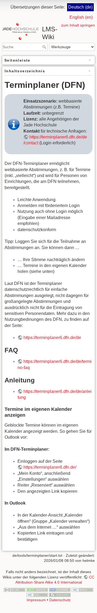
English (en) (81, 17)
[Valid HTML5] (82, 589)
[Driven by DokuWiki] (60, 595)
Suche (44, 47)
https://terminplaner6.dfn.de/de (52, 337)
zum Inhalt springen (78, 25)
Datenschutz (60, 600)
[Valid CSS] (37, 595)
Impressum (36, 600)
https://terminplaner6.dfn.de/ (49, 467)
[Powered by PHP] (60, 589)
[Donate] (37, 589)
